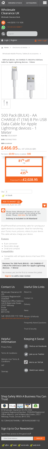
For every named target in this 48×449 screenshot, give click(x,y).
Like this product (43, 205)
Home (3, 3)
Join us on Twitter (36, 354)
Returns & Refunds (31, 316)
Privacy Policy (6, 347)
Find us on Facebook (38, 346)
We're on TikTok (36, 362)
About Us (27, 292)
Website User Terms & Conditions (10, 360)
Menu (45, 3)
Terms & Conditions (9, 353)
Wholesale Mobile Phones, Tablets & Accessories (20, 53)
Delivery (27, 304)
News (26, 310)
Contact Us (28, 298)
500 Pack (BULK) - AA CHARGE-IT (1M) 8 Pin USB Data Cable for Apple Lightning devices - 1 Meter (22, 61)
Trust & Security (30, 329)
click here (21, 215)
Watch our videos (36, 370)
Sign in (8, 276)
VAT (2, 365)
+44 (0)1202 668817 (14, 27)
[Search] (4, 34)
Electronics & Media (20, 47)
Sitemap (4, 371)
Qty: (2, 191)
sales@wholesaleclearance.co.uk (15, 318)
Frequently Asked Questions (35, 323)
